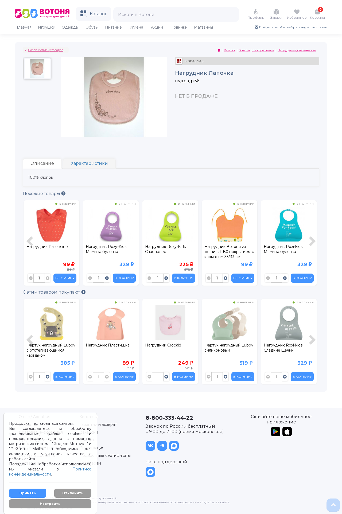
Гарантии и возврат (98, 424)
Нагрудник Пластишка (108, 345)
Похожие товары (42, 193)
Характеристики (89, 163)
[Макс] (174, 446)
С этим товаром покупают (52, 292)
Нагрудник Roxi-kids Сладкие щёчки (283, 348)
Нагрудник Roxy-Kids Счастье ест (165, 249)
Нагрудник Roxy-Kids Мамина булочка (106, 249)
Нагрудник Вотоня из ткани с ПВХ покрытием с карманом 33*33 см (229, 251)
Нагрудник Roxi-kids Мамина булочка (283, 249)
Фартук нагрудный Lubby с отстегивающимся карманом (50, 350)
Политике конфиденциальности (50, 472)
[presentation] (30, 244)
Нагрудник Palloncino (47, 246)
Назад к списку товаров (45, 50)
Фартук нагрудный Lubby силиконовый (228, 348)
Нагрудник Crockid (163, 345)
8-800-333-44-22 (169, 418)
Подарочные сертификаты (105, 455)
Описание (42, 163)
